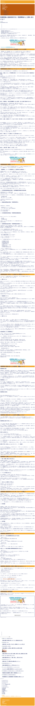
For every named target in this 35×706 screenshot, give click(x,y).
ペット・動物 (4, 9)
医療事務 (3, 8)
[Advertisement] (8, 624)
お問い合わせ (4, 703)
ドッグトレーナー (6, 11)
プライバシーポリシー (5, 700)
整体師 (3, 691)
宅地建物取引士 (4, 690)
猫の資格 (5, 12)
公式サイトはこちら (17, 615)
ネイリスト (3, 5)
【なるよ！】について (5, 699)
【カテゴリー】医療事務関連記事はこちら (8, 47)
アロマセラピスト (4, 6)
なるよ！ (2, 2)
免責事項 (3, 701)
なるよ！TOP (4, 4)
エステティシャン (5, 681)
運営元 (3, 702)
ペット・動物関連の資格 (6, 684)
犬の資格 (5, 10)
